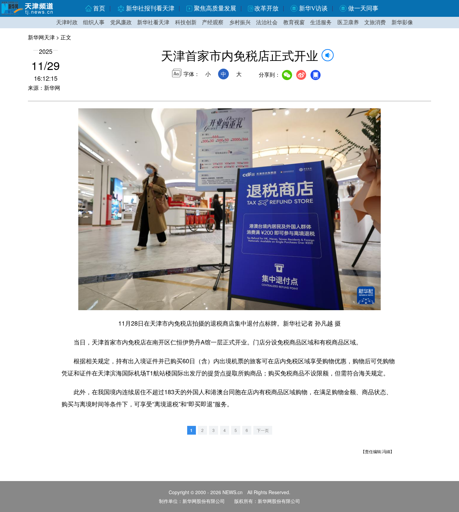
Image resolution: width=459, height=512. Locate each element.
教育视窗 (294, 22)
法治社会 (267, 22)
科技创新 (186, 22)
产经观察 (212, 22)
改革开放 (266, 8)
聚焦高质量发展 (215, 8)
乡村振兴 (240, 22)
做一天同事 (363, 8)
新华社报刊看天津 (150, 8)
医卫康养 (348, 22)
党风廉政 (121, 22)
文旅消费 (375, 22)
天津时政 (67, 22)
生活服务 (321, 22)
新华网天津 (41, 37)
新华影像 (402, 22)
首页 (99, 8)
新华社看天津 (153, 22)
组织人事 (94, 22)
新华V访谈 (313, 8)
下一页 (263, 430)
